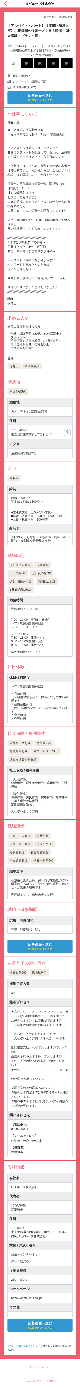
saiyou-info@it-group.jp (26, 1140)
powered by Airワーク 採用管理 (40, 1381)
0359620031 (19, 1129)
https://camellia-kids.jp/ (26, 1298)
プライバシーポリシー (40, 1367)
